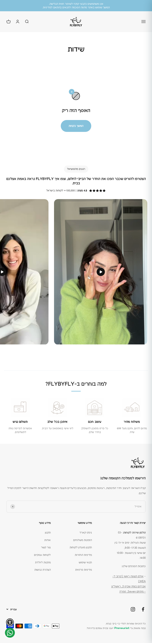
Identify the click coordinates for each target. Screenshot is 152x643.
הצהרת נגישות (42, 569)
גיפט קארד (85, 532)
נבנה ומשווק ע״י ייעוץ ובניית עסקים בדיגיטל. (116, 628)
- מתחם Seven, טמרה (132, 591)
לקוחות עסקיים (42, 554)
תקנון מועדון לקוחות (81, 547)
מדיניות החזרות (83, 554)
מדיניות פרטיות (83, 569)
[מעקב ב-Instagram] (133, 609)
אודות (47, 540)
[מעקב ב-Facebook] (143, 609)
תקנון (48, 532)
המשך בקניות (76, 125)
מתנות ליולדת (43, 562)
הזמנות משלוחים (82, 540)
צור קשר (46, 547)
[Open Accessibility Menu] (10, 622)
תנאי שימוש (85, 562)
